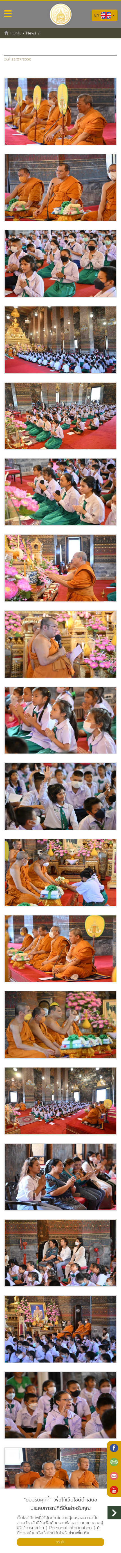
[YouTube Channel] (114, 1490)
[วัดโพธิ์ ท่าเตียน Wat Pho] (114, 1448)
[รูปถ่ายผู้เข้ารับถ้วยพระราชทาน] (60, 111)
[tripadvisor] (114, 1462)
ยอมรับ (60, 1542)
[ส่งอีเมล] (114, 1476)
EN (97, 15)
